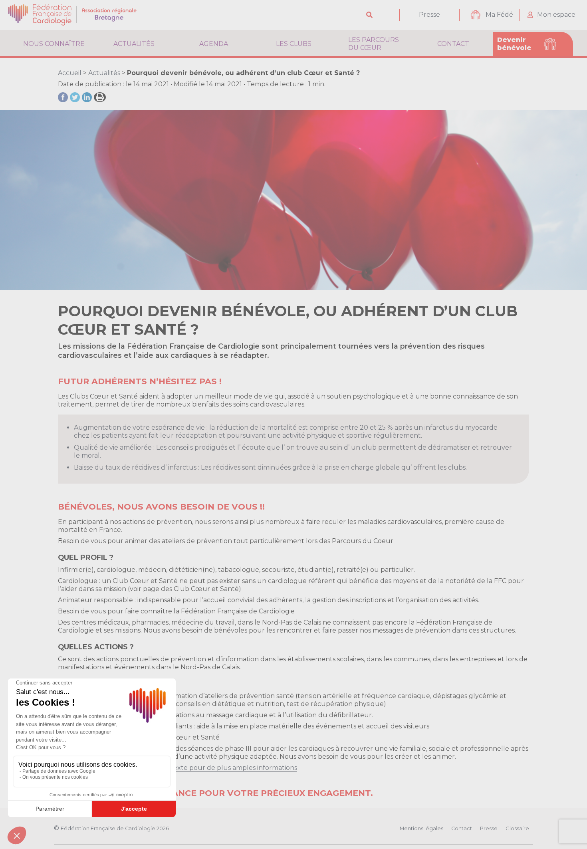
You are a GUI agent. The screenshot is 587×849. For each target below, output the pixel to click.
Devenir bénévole (514, 44)
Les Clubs (293, 44)
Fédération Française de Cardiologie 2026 (115, 828)
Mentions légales (421, 828)
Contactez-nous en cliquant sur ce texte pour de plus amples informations (177, 768)
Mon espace (556, 14)
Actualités (134, 44)
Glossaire (517, 828)
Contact (453, 44)
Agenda (213, 44)
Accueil (69, 73)
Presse (429, 14)
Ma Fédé (499, 14)
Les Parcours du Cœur (373, 44)
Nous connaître (54, 44)
